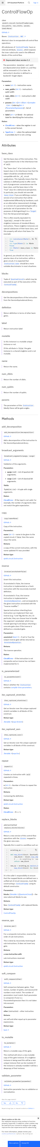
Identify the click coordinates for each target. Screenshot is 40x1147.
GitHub (4, 32)
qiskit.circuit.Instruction (13, 558)
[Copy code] (36, 239)
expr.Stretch (17, 722)
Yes (5, 1103)
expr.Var (16, 753)
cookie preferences (9, 1134)
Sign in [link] (35, 3)
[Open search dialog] (29, 2)
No (17, 1103)
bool (5, 1030)
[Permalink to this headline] (34, 12)
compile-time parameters (21, 687)
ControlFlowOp (10, 913)
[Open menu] (2, 2)
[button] (38, 1118)
